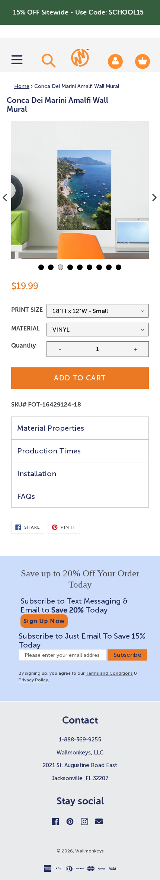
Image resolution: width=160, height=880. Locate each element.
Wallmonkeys (89, 851)
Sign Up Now (44, 620)
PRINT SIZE (27, 309)
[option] (80, 190)
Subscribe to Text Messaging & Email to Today (74, 605)
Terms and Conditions (109, 673)
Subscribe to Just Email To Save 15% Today (82, 640)
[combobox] (48, 60)
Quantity (23, 345)
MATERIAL (25, 328)
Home (21, 86)
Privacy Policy (33, 680)
